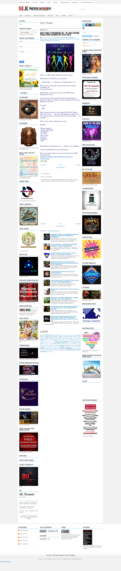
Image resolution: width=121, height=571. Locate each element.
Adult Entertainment (45, 336)
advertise (63, 343)
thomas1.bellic (50, 351)
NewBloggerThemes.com (76, 559)
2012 (53, 335)
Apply (57, 15)
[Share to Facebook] (46, 161)
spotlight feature (71, 349)
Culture (35, 2)
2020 (69, 335)
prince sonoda (76, 348)
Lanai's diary (57, 338)
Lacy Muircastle (24, 537)
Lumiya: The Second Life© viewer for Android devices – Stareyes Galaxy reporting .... (63, 253)
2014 (59, 335)
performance (55, 39)
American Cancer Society (65, 336)
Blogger (29, 518)
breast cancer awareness (47, 345)
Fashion (42, 2)
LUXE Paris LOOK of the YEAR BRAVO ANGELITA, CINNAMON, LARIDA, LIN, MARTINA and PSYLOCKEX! (65, 236)
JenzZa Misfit (64, 37)
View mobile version (60, 167)
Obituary (64, 338)
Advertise (75, 2)
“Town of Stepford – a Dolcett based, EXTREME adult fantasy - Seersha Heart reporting (64, 245)
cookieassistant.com (5, 561)
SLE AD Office (28, 15)
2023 (72, 335)
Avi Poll (56, 2)
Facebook (63, 15)
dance (58, 37)
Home (20, 15)
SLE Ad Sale (48, 339)
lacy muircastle (76, 345)
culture (62, 345)
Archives (96, 36)
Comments (87, 45)
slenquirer (55, 349)
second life (47, 40)
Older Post (78, 164)
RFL (73, 39)
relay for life (68, 39)
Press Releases (65, 2)
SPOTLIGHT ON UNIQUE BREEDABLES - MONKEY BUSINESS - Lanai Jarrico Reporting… (65, 298)
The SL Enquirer (61, 342)
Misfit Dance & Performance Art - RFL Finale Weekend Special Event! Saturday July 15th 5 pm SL (59, 34)
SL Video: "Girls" (23, 511)
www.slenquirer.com (66, 534)
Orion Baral (70, 338)
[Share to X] (44, 161)
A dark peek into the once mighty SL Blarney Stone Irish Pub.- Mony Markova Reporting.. (65, 281)
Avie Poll (75, 336)
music (49, 39)
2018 (64, 335)
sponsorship (62, 349)
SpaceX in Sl (51, 341)
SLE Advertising (55, 339)
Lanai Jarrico (49, 338)
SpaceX (47, 341)
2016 (62, 335)
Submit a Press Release (39, 15)
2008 (41, 335)
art (56, 37)
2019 (67, 335)
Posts (86, 43)
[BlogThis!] (42, 161)
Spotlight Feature (24, 2)
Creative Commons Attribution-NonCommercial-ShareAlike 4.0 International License (69, 537)
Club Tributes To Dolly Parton (26, 506)
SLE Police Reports (73, 339)
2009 (44, 335)
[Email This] (41, 161)
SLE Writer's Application (87, 2)
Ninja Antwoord (23, 540)
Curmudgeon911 (24, 530)
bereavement (78, 343)
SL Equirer (76, 338)
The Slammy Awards (48, 343)
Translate (31, 34)
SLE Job (62, 339)
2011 (50, 335)
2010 (47, 335)
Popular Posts (87, 36)
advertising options (69, 343)
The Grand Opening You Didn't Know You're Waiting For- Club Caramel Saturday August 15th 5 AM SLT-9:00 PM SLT (65, 263)
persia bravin (49, 348)
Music (48, 2)
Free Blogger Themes (66, 559)
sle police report (48, 349)
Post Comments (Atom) (53, 230)
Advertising (54, 336)
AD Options (50, 15)
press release (61, 39)
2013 (56, 335)
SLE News (66, 339)
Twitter (71, 15)
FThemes (45, 559)
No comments (56, 40)
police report (56, 348)
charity (56, 345)
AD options (75, 335)
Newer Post (43, 164)
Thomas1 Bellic (56, 343)
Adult (79, 335)
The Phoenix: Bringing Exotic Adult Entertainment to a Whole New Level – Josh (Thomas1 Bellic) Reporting (64, 308)
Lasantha (58, 559)
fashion (68, 345)
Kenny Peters (23, 533)
